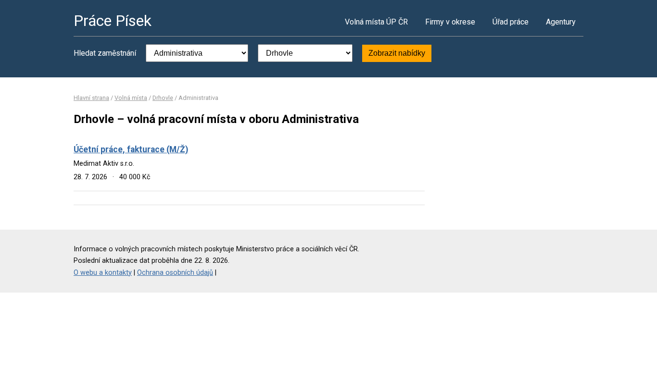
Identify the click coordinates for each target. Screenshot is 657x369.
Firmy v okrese (450, 21)
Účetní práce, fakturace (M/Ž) (131, 149)
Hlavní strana (91, 97)
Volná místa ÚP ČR (376, 21)
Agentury (561, 21)
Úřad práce (511, 21)
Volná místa (130, 97)
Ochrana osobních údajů (175, 273)
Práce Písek (113, 21)
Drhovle (162, 97)
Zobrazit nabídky (396, 53)
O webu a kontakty (103, 273)
